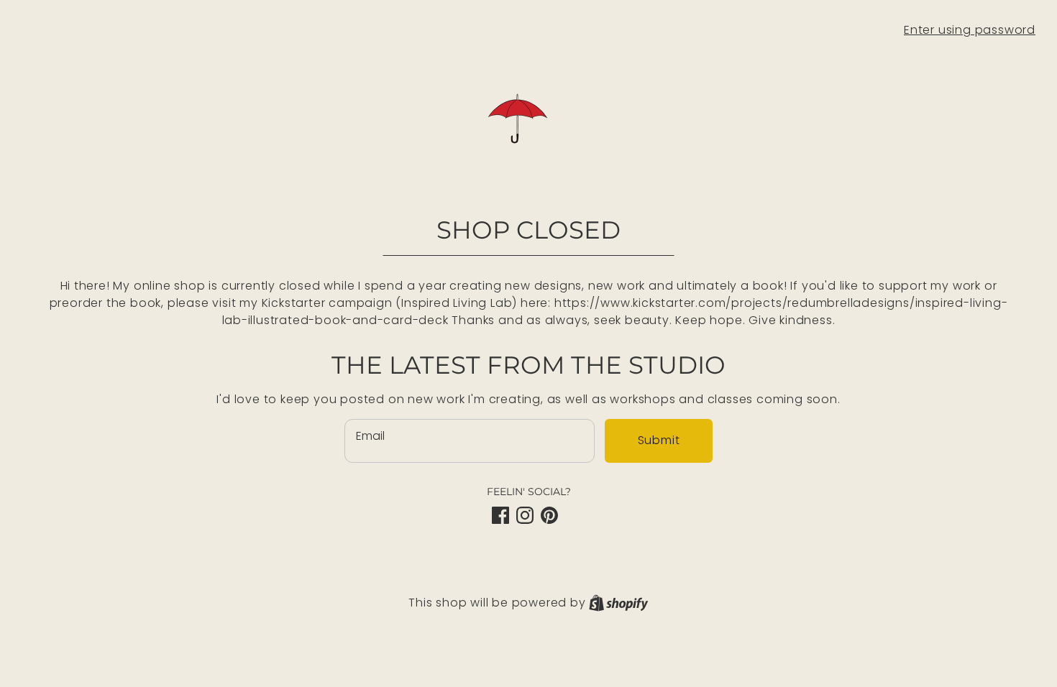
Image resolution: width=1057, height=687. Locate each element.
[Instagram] (525, 515)
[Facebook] (500, 515)
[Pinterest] (549, 515)
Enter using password (969, 30)
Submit (659, 440)
